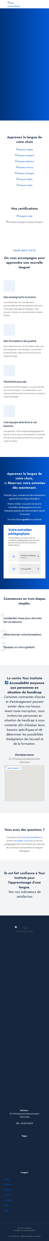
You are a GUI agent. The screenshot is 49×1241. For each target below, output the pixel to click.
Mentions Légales (24, 1228)
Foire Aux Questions (31, 837)
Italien (6, 1205)
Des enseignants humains (20, 297)
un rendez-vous (21, 840)
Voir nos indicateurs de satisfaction (24, 894)
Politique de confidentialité (24, 1230)
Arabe (6, 1210)
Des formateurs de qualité (20, 341)
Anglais (7, 1179)
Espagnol (8, 1184)
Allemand (7, 1189)
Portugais (8, 1200)
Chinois (7, 1195)
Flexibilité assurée (15, 381)
